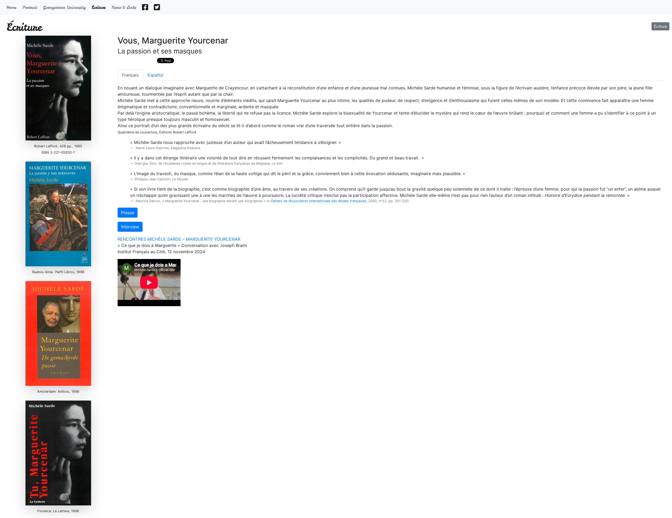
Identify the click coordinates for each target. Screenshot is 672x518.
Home (12, 7)
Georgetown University (65, 7)
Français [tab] (130, 75)
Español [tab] (155, 75)
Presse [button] (127, 212)
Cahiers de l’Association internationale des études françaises (318, 201)
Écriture (660, 26)
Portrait (30, 7)
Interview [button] (130, 226)
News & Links (125, 7)
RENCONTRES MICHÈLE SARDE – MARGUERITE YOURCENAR (179, 239)
